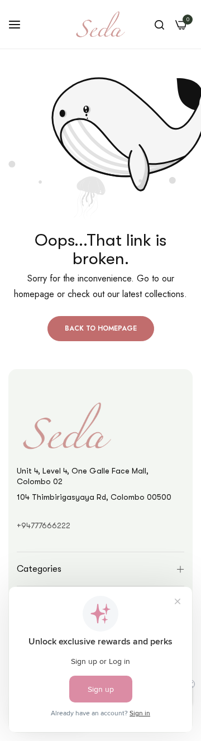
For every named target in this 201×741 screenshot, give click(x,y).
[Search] (159, 24)
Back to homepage (101, 328)
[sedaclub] (100, 24)
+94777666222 (43, 525)
